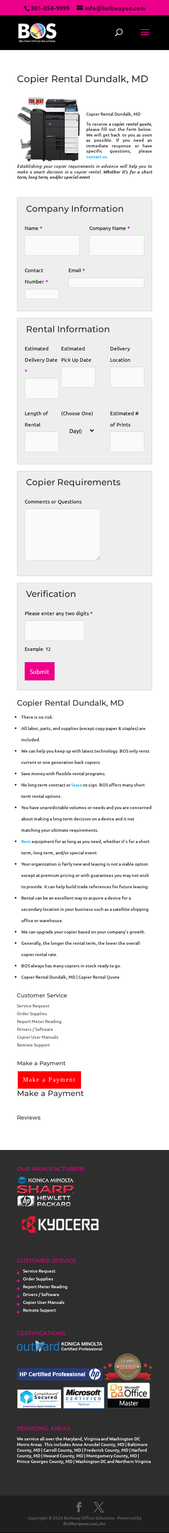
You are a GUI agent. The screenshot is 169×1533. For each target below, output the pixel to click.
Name (33, 227)
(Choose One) (77, 413)
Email (76, 270)
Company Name (109, 227)
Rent (26, 841)
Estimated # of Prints (124, 419)
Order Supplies (32, 1013)
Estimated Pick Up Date (76, 354)
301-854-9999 (50, 8)
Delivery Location (120, 354)
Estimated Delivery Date (41, 359)
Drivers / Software (35, 1029)
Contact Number (36, 276)
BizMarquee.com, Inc (84, 1523)
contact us (96, 156)
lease (77, 784)
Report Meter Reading (39, 1021)
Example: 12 (38, 648)
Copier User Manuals (37, 1036)
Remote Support (33, 1044)
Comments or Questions (53, 501)
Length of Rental (36, 419)
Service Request (33, 1005)
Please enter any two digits (59, 613)
